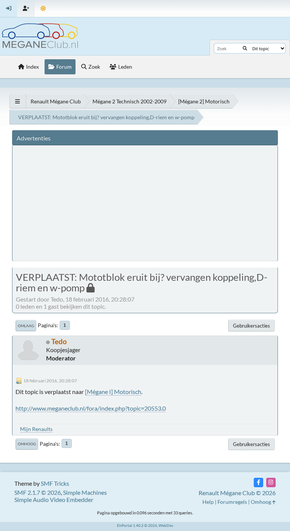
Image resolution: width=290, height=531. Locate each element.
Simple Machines (85, 492)
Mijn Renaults (36, 429)
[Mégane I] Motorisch (113, 391)
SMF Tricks (55, 483)
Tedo (59, 341)
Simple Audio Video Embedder (53, 499)
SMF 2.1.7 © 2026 (37, 492)
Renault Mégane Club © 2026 (237, 492)
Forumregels (232, 502)
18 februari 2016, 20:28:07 (50, 380)
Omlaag (26, 325)
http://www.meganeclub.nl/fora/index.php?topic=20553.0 (90, 408)
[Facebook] (258, 482)
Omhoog (27, 444)
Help (208, 502)
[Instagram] (271, 482)
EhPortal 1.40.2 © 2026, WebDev (145, 525)
